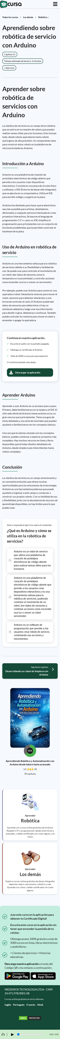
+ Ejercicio (9, 68)
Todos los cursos (10, 17)
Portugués (18, 1004)
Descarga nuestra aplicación (22, 963)
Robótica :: (43, 17)
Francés (30, 1004)
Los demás (28, 17)
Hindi (40, 1004)
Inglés (8, 1004)
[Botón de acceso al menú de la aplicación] (55, 4)
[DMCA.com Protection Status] (30, 1018)
